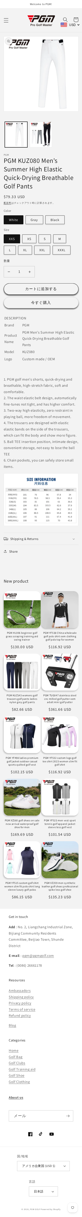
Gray (34, 220)
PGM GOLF (35, 1209)
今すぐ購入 (41, 302)
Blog (12, 1025)
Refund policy (20, 1015)
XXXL (61, 250)
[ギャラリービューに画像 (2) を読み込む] (41, 134)
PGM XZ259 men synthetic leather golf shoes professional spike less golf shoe (60, 886)
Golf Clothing (19, 1081)
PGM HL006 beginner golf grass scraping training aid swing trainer (22, 636)
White (13, 220)
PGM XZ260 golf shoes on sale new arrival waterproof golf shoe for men (22, 824)
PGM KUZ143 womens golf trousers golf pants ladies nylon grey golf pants (22, 699)
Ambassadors (20, 990)
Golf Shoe (16, 1075)
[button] (6, 20)
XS (29, 239)
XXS (12, 239)
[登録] (68, 1116)
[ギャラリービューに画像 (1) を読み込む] (16, 134)
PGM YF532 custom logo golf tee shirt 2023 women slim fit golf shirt (60, 761)
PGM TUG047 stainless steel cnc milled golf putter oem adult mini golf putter (60, 699)
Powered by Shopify (51, 1209)
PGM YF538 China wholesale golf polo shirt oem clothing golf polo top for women (60, 636)
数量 (7, 261)
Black (55, 220)
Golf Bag (15, 1056)
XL (25, 250)
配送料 (7, 202)
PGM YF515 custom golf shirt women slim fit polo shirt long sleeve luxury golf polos (22, 886)
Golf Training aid (22, 1069)
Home (14, 1050)
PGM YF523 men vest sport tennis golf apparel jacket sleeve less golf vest (60, 824)
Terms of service (22, 1009)
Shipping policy (21, 996)
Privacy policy (20, 1003)
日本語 (38, 1191)
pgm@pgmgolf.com (38, 955)
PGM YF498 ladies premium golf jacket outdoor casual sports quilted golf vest (22, 761)
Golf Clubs (17, 1062)
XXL (42, 250)
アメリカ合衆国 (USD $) (38, 1166)
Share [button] (13, 551)
